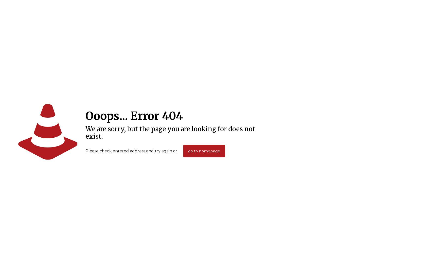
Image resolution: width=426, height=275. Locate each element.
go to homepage (204, 151)
